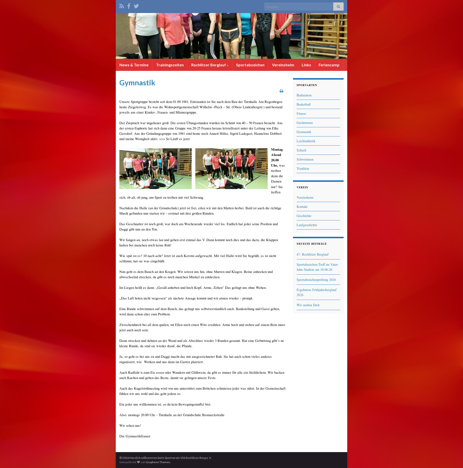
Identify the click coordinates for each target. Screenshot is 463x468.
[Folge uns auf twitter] (136, 5)
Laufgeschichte (307, 225)
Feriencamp (329, 64)
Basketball (304, 104)
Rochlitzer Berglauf (209, 64)
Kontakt (302, 206)
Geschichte (304, 215)
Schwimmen (305, 159)
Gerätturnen (305, 122)
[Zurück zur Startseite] (231, 36)
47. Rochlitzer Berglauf (313, 254)
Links (306, 64)
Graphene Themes (158, 462)
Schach (301, 150)
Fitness (301, 113)
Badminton (304, 95)
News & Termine (134, 64)
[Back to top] (452, 457)
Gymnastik (304, 131)
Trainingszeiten (170, 64)
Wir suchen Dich (308, 305)
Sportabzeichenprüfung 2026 (316, 279)
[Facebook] (128, 5)
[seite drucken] (281, 90)
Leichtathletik (306, 141)
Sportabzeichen (250, 64)
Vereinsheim (283, 64)
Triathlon (303, 168)
